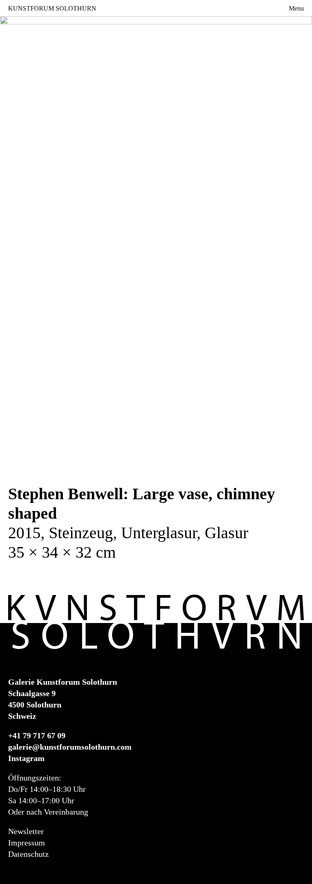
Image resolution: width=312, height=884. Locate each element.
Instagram (26, 758)
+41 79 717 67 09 (36, 735)
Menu (296, 8)
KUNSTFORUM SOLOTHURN (52, 8)
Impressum (26, 842)
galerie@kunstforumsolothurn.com (70, 746)
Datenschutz (28, 854)
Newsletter (26, 831)
